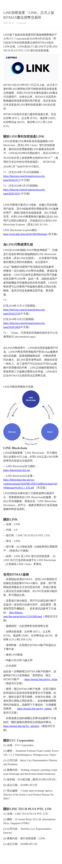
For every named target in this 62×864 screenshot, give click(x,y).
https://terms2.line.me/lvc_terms (40, 679)
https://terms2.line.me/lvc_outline (34, 708)
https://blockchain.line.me (16, 470)
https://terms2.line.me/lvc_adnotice (21, 726)
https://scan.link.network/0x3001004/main (25, 234)
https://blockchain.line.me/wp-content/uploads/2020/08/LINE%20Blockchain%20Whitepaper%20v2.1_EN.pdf (30, 483)
